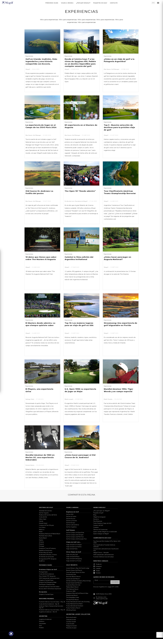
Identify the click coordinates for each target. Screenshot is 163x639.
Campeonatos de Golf (102, 538)
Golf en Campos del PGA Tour (75, 537)
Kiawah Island (43, 523)
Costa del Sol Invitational (46, 574)
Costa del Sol (43, 517)
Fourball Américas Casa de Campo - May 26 (52, 602)
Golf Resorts (71, 565)
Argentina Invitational (45, 619)
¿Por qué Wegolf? (83, 3)
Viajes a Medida (67, 3)
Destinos (41, 621)
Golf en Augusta (43, 513)
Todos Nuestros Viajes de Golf (102, 523)
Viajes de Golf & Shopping (74, 559)
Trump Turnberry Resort (73, 608)
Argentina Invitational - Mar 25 (48, 612)
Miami (41, 532)
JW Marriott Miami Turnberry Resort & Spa (78, 581)
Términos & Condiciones (100, 529)
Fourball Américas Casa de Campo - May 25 (52, 610)
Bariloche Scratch (71, 617)
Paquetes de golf (100, 3)
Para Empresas (97, 521)
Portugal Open (43, 572)
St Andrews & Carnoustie (46, 557)
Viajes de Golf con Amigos (74, 545)
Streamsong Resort (72, 595)
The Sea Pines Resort (72, 599)
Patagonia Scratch (71, 626)
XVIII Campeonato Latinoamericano (49, 578)
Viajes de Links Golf (72, 554)
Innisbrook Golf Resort (73, 579)
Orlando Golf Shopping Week (47, 582)
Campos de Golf (98, 525)
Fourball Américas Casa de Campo (49, 587)
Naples (41, 540)
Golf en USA (69, 514)
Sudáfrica (42, 561)
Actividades (42, 623)
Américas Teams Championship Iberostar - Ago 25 (51, 607)
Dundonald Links (71, 574)
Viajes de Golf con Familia (73, 547)
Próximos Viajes (51, 3)
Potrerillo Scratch (71, 628)
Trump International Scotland (74, 606)
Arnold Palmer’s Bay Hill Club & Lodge (77, 568)
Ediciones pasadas (46, 598)
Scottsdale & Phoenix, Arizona (48, 555)
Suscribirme (115, 582)
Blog (94, 515)
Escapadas (43, 592)
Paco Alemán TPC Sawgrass (47, 576)
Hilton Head (42, 519)
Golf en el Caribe (71, 516)
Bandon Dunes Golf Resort (74, 570)
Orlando (41, 542)
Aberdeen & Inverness (45, 511)
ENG (153, 2)
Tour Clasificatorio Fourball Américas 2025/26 (104, 545)
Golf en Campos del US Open (74, 535)
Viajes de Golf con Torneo (73, 561)
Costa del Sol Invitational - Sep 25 (49, 604)
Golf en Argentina (71, 527)
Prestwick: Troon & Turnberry (47, 548)
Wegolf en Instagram (99, 517)
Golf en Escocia (70, 518)
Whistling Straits (71, 610)
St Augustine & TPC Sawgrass (48, 559)
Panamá (41, 544)
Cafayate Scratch (71, 619)
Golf (40, 625)
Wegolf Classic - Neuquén (101, 552)
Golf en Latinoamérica (72, 525)
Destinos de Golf (46, 507)
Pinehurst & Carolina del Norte (48, 515)
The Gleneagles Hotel (72, 597)
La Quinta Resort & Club (73, 585)
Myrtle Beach (43, 538)
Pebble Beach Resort (72, 587)
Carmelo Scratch (71, 622)
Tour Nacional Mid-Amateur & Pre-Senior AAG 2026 (106, 542)
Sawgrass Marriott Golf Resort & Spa (77, 593)
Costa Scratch (70, 624)
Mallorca (41, 529)
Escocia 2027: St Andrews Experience (50, 589)
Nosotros (96, 519)
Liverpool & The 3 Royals (46, 525)
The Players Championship (47, 584)
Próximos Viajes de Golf (48, 569)
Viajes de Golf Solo (72, 549)
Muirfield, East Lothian (45, 536)
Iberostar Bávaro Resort (73, 576)
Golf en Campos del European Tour (76, 539)
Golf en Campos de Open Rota (75, 532)
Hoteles (41, 628)
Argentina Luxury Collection (78, 614)
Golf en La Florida (71, 521)
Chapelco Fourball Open (46, 580)
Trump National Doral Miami (74, 604)
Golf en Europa (70, 523)
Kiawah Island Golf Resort (74, 583)
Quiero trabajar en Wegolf (101, 534)
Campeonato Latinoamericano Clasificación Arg (106, 549)
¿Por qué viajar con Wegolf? (101, 511)
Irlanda (41, 521)
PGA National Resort (72, 589)
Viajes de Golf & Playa (72, 556)
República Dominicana (45, 550)
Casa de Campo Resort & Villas (75, 572)
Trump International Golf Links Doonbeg (78, 602)
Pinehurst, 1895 (70, 591)
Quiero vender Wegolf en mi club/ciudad (105, 532)
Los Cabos (42, 527)
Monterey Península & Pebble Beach (49, 534)
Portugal (41, 546)
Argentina (43, 616)
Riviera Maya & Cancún (45, 552)
